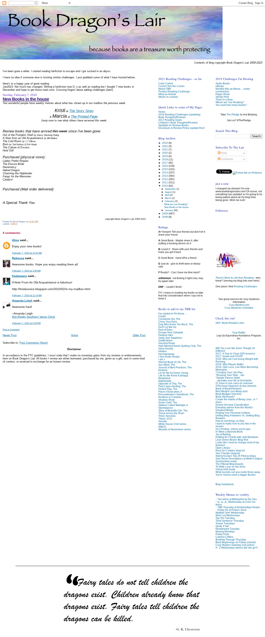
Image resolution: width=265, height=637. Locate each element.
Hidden (162, 351)
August (168, 192)
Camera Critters (224, 536)
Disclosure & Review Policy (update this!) (181, 128)
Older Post (139, 335)
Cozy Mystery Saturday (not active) (235, 545)
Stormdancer (165, 407)
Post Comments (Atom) (33, 342)
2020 (165, 152)
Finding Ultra (165, 335)
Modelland (164, 378)
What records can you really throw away (238, 472)
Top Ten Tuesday (225, 518)
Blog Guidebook (225, 484)
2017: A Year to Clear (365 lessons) (235, 353)
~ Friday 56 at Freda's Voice (231, 510)
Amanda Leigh (22, 300)
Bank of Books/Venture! (229, 388)
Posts (223, 153)
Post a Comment (11, 329)
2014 (165, 172)
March (168, 198)
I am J (161, 359)
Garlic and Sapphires (170, 337)
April (167, 195)
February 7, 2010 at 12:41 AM (27, 253)
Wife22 (162, 426)
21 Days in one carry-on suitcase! (234, 383)
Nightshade (164, 381)
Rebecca (18, 258)
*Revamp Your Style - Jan (230, 375)
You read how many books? (231, 105)
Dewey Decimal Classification (232, 404)
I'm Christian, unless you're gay (233, 429)
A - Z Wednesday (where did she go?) (237, 547)
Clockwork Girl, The (169, 319)
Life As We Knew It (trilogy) (173, 375)
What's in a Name (168, 96)
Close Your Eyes (167, 321)
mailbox (14, 224)
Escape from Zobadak (170, 332)
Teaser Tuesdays (225, 523)
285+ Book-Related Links (230, 323)
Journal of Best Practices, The (175, 367)
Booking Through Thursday (231, 539)
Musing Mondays (225, 531)
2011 (165, 182)
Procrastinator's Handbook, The (176, 394)
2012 (165, 179)
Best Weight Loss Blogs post (231, 391)
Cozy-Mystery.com (239, 304)
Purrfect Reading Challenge (174, 91)
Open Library (223, 447)
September (170, 189)
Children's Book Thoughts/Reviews (178, 122)
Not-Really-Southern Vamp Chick (33, 316)
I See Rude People (169, 356)
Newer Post (10, 335)
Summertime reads (226, 461)
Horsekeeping (166, 354)
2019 (165, 156)
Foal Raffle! (238, 332)
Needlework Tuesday (228, 528)
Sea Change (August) (228, 453)
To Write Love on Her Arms (230, 466)
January (169, 210)
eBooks (220, 86)
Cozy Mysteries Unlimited (239, 307)
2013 (165, 175)
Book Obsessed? (225, 396)
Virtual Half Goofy (225, 469)
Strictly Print (222, 96)
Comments (226, 159)
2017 (165, 162)
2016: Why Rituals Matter (230, 364)
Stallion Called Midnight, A (173, 405)
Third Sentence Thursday (230, 520)
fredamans (19, 276)
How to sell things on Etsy (230, 420)
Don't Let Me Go (167, 327)
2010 (165, 185)
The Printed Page (84, 116)
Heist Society (165, 348)
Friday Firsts (222, 534)
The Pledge (233, 114)
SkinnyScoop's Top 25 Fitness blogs (236, 455)
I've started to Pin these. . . (172, 313)
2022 (165, 146)
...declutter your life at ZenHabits (234, 380)
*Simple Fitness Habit (228, 377)
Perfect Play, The (167, 389)
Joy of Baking (223, 434)
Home (74, 335)
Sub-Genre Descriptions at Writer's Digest (239, 458)
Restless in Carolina (169, 397)
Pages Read (223, 94)
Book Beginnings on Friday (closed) (236, 542)
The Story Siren (81, 111)
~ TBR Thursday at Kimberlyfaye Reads (238, 507)
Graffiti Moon (165, 340)
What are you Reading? (176, 204)
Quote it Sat (222, 526)
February (170, 201)
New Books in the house (26, 99)
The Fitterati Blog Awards (229, 464)
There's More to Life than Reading (235, 277)
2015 (165, 169)
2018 (165, 159)
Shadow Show (166, 399)
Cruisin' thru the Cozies (171, 86)
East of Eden (165, 329)
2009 (165, 213)
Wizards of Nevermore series (174, 429)
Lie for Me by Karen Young (173, 372)
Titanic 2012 (165, 418)
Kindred (162, 370)
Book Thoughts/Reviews (172, 117)
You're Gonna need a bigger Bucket (235, 474)
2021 (165, 149)
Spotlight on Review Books (173, 125)
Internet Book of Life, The (172, 362)
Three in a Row (224, 99)
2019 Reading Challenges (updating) (179, 114)
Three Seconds (167, 416)
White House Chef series (172, 424)
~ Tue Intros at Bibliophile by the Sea (236, 499)
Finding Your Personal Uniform (233, 412)
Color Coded (165, 83)
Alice (15, 240)
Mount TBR (164, 88)
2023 (165, 142)
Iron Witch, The (166, 364)
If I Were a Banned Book (229, 431)
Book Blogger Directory (229, 394)
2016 (165, 165)
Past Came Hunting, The (172, 386)
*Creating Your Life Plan (229, 372)
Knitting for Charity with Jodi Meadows (237, 437)
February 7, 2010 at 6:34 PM (26, 323)
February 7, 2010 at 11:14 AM (27, 295)
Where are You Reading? (230, 102)
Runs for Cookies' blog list (230, 450)
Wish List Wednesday (228, 515)
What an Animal (167, 94)
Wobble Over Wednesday (230, 512)
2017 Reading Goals (170, 119)
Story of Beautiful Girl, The (173, 410)
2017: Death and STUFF (229, 356)
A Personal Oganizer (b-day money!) (236, 385)
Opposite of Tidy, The (170, 383)
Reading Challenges (245, 286)
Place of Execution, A (170, 391)
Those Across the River (171, 413)
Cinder (162, 316)
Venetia (162, 421)
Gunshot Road (166, 343)
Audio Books (223, 83)
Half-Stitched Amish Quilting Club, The (179, 345)
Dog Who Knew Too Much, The (175, 324)
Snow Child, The (167, 402)
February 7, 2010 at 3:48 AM (26, 271)
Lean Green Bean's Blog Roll (232, 439)
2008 (165, 216)
